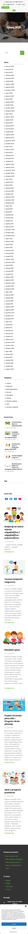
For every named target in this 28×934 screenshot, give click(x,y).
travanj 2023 (10, 158)
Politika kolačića (13, 931)
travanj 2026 (10, 78)
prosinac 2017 (10, 313)
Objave (8, 398)
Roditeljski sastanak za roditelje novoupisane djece (12, 434)
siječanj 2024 (10, 138)
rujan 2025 (9, 93)
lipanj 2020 (9, 247)
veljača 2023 (10, 164)
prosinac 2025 (10, 90)
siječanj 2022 (10, 197)
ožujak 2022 (9, 194)
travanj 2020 (10, 253)
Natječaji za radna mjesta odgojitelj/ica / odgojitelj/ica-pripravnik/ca (13, 532)
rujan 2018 (9, 292)
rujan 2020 (9, 239)
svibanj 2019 (9, 268)
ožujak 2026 (9, 81)
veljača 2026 (10, 84)
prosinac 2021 (10, 200)
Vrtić (7, 404)
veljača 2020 (10, 259)
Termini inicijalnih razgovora (17, 456)
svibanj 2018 (9, 298)
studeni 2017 (10, 316)
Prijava (6, 7)
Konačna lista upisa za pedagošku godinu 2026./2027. (12, 446)
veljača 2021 (10, 224)
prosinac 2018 (10, 283)
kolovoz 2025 (10, 96)
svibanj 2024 (10, 126)
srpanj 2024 (9, 120)
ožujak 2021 (9, 221)
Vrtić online (9, 886)
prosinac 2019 (10, 262)
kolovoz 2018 (10, 295)
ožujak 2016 (9, 366)
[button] (26, 906)
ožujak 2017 (9, 336)
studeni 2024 (10, 108)
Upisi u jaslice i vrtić (12, 856)
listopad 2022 (10, 176)
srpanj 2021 (9, 209)
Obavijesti (9, 395)
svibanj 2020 (10, 250)
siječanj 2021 (10, 227)
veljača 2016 (10, 369)
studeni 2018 (10, 286)
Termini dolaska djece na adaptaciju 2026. (17, 424)
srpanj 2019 (9, 265)
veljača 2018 (10, 307)
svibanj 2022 (10, 188)
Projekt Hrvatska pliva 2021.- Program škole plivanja (13, 720)
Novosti (8, 392)
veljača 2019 (10, 277)
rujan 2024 (9, 114)
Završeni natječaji (12, 407)
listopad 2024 (10, 111)
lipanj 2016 (9, 357)
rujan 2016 (9, 351)
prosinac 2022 (10, 170)
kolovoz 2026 (10, 66)
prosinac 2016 (10, 342)
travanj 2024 (10, 129)
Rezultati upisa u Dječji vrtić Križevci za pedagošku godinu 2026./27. (13, 466)
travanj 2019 (9, 271)
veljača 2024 (10, 135)
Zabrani (14, 928)
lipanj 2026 (9, 72)
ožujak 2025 (9, 105)
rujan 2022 (9, 179)
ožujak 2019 (9, 274)
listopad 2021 (10, 203)
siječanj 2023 (10, 167)
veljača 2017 (10, 339)
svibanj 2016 (9, 360)
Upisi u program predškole (12, 791)
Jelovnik (8, 880)
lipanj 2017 (9, 328)
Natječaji (9, 386)
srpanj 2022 (9, 182)
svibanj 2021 (9, 215)
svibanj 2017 (9, 330)
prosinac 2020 (10, 230)
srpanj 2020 (9, 244)
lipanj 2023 (9, 152)
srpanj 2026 (9, 69)
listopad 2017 (10, 319)
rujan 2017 (9, 322)
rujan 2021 (9, 206)
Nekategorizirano (11, 389)
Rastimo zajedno (11, 401)
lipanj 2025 (9, 99)
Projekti (8, 883)
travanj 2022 (10, 191)
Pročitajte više (9, 552)
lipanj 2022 (9, 185)
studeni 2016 (10, 345)
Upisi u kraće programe (13, 862)
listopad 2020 (10, 236)
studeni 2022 (10, 173)
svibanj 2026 (10, 75)
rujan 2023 (9, 146)
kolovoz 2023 (10, 149)
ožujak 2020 (9, 256)
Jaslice (8, 383)
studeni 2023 (10, 144)
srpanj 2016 (9, 354)
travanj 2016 (9, 363)
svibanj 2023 (10, 155)
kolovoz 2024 (10, 117)
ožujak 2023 (9, 161)
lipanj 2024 (9, 123)
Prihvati (14, 924)
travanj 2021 (9, 218)
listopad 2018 (10, 289)
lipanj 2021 (9, 212)
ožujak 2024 (9, 132)
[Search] (22, 53)
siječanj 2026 (10, 87)
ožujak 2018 (9, 304)
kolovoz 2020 (10, 241)
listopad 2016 (10, 348)
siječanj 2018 (10, 310)
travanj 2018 (9, 301)
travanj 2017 (9, 333)
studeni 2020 (10, 233)
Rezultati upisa (12, 649)
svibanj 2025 (10, 102)
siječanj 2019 (10, 280)
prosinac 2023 (10, 141)
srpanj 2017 (9, 325)
